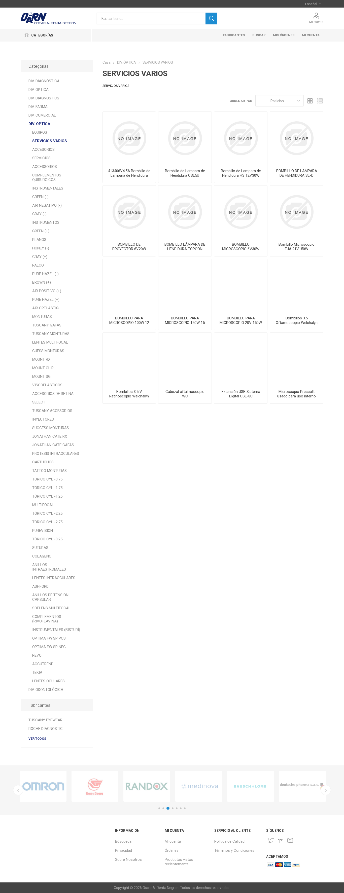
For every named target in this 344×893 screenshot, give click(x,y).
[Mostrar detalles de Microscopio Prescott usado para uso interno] (296, 359)
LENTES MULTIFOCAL (50, 342)
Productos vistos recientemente (179, 861)
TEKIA (37, 672)
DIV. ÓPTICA (39, 124)
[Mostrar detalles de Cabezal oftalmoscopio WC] (185, 359)
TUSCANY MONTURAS (51, 333)
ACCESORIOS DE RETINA (53, 393)
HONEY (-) (40, 248)
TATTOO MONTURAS (49, 470)
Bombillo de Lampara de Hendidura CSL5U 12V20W (185, 175)
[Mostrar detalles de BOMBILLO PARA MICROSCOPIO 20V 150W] (240, 285)
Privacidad (123, 850)
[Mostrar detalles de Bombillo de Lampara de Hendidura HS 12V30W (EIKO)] (240, 138)
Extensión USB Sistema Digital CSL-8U (241, 393)
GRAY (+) (39, 256)
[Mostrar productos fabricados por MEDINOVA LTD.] (198, 786)
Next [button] (326, 790)
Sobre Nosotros (128, 859)
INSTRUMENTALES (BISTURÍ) (56, 629)
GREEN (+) (40, 231)
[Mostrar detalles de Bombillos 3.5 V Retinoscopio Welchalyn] (129, 359)
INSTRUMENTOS (45, 222)
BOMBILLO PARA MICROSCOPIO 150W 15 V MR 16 (185, 322)
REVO (37, 655)
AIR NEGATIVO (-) (47, 205)
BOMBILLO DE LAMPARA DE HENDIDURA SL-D (296, 173)
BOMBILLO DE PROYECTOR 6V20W (129, 246)
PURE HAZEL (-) (45, 274)
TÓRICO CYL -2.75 (47, 522)
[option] (43, 786)
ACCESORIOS (43, 149)
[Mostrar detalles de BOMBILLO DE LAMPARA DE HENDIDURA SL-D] (296, 138)
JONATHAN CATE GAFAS (53, 445)
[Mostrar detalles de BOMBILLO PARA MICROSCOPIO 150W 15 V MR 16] (185, 285)
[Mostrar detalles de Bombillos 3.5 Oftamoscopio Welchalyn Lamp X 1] (296, 285)
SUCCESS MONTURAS (50, 428)
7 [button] (185, 808)
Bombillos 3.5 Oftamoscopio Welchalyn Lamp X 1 (297, 322)
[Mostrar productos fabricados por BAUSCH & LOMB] (250, 786)
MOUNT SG (41, 376)
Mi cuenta (316, 22)
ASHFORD (40, 586)
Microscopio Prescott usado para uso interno (296, 393)
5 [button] (177, 808)
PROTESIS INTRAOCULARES (55, 453)
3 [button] (167, 808)
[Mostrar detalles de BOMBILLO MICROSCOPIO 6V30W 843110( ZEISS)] (240, 212)
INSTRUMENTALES (47, 188)
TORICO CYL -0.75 (47, 479)
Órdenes (172, 850)
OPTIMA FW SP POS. (49, 638)
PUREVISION (42, 530)
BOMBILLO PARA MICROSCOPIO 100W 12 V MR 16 (129, 322)
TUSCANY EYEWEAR (45, 720)
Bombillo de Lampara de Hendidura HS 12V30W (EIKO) (241, 175)
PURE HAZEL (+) (45, 299)
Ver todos (37, 738)
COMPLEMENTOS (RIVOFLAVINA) (46, 618)
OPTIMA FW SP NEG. (49, 647)
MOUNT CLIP (43, 368)
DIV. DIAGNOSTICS (43, 98)
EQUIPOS (39, 132)
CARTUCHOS (43, 462)
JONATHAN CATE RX (49, 436)
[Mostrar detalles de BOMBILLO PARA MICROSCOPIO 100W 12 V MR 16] (129, 285)
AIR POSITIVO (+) (46, 291)
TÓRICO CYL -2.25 (47, 513)
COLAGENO (41, 556)
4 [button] (173, 808)
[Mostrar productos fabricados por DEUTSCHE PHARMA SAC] (302, 786)
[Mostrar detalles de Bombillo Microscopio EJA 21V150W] (296, 212)
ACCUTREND (42, 664)
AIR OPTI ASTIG (45, 308)
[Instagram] (290, 840)
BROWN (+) (41, 282)
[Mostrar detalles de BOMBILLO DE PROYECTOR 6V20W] (129, 212)
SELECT (38, 402)
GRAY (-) (39, 214)
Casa (106, 62)
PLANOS (39, 239)
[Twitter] (271, 840)
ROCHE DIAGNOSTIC (45, 728)
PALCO (38, 265)
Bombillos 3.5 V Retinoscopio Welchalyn (129, 393)
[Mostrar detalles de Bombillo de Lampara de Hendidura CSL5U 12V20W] (185, 138)
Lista (319, 100)
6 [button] (181, 808)
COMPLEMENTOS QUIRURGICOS (46, 177)
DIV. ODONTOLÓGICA (45, 689)
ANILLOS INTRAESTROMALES (49, 567)
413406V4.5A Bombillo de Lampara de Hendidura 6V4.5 (129, 175)
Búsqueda (123, 841)
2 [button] (163, 808)
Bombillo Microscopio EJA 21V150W (297, 246)
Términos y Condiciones (234, 850)
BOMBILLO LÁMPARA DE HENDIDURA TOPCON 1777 (184, 249)
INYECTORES (43, 419)
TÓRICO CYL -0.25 (47, 539)
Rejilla (310, 100)
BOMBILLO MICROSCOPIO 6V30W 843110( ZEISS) (240, 249)
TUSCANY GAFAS (46, 325)
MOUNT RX (41, 359)
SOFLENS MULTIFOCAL (51, 608)
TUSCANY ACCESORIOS (52, 410)
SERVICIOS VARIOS (49, 141)
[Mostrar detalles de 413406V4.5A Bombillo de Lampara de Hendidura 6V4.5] (129, 138)
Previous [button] (18, 790)
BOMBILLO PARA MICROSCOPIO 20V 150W (241, 320)
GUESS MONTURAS (48, 351)
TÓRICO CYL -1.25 (47, 496)
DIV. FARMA (38, 106)
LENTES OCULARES (48, 681)
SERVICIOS (41, 158)
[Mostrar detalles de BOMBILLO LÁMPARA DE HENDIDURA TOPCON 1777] (185, 212)
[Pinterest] (281, 840)
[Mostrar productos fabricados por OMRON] (43, 786)
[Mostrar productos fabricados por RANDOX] (146, 786)
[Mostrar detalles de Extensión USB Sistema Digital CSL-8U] (240, 359)
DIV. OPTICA (38, 89)
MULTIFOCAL (43, 505)
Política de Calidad (229, 841)
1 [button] (159, 808)
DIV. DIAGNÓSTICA (43, 81)
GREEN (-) (40, 197)
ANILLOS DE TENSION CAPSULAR (50, 597)
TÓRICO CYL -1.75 (47, 488)
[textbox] (150, 18)
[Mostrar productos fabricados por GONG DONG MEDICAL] (95, 786)
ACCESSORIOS (44, 166)
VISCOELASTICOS (47, 385)
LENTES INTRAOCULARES (53, 578)
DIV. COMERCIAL (42, 115)
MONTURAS (42, 316)
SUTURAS (40, 547)
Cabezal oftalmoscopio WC (184, 393)
